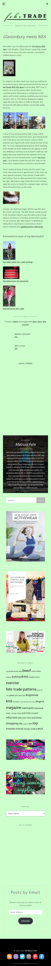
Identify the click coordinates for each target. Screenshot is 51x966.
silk (20, 723)
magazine (13, 707)
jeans (20, 695)
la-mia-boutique (24, 702)
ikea (44, 322)
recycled (25, 325)
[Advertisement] (25, 854)
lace (30, 702)
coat (33, 671)
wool (40, 728)
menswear (38, 708)
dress (40, 322)
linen (33, 702)
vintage (27, 729)
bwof (35, 322)
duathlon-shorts (34, 677)
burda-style (18, 671)
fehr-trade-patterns (21, 689)
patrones (26, 713)
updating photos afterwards (32, 227)
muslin (8, 713)
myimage (13, 713)
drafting (16, 676)
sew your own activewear (30, 717)
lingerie (40, 701)
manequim (28, 707)
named (19, 713)
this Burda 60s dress (13, 87)
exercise (12, 682)
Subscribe (25, 921)
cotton (38, 671)
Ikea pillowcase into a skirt (13, 309)
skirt (30, 724)
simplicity (25, 724)
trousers (10, 728)
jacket (11, 695)
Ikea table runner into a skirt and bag (17, 262)
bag (7, 671)
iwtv (7, 695)
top (35, 723)
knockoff (16, 702)
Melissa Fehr (31, 950)
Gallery (15, 322)
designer (8, 677)
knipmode (32, 695)
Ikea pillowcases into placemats (15, 281)
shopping (12, 723)
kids (23, 695)
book (11, 671)
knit (9, 701)
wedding (33, 729)
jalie (16, 695)
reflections (11, 717)
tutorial (19, 728)
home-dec (40, 690)
